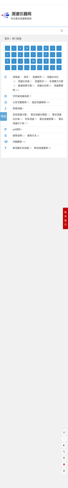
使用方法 (33, 135)
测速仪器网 (21, 14)
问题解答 (19, 141)
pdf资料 (17, 129)
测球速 (17, 77)
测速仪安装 (25, 81)
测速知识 (41, 81)
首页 (7, 38)
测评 (27, 77)
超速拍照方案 (26, 85)
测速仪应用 (44, 85)
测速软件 (39, 77)
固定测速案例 (41, 102)
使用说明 (19, 135)
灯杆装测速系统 (22, 96)
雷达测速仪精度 (40, 114)
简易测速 (18, 108)
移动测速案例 (42, 148)
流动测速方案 (20, 114)
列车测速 (31, 119)
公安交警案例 (21, 102)
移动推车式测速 (22, 148)
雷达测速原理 (47, 119)
